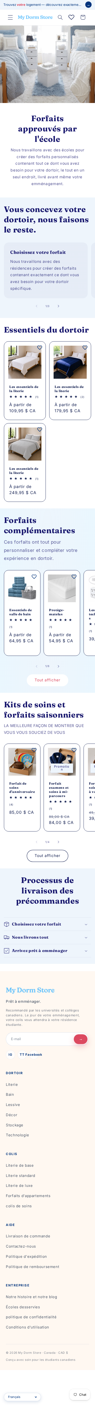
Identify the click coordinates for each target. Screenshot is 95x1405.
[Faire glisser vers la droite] (58, 306)
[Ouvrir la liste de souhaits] (71, 17)
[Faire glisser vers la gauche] (36, 306)
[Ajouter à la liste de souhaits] (40, 347)
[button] (10, 17)
